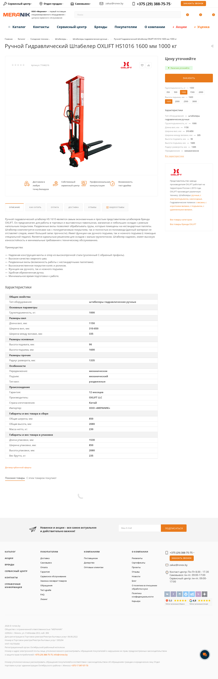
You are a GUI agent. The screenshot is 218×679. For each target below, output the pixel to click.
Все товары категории (181, 219)
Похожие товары (15, 478)
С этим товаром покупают (41, 478)
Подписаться (174, 528)
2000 (201, 92)
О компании (140, 551)
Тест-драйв (45, 590)
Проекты (136, 567)
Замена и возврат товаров (53, 580)
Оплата (55, 207)
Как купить (35, 207)
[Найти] (177, 14)
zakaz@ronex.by (114, 3)
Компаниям (92, 551)
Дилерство (89, 562)
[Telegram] (192, 593)
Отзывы (92, 207)
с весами (200, 202)
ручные (195, 195)
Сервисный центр (16, 571)
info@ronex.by (61, 654)
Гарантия (45, 571)
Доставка (73, 207)
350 (168, 92)
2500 (186, 101)
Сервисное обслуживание (53, 576)
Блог (134, 580)
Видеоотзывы (116, 207)
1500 (192, 92)
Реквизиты (137, 558)
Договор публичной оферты (18, 467)
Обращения (46, 585)
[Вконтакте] (167, 593)
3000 (194, 101)
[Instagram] (180, 593)
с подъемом (196, 206)
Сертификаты (138, 562)
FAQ (42, 594)
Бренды (9, 564)
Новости (136, 576)
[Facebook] (174, 593)
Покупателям (49, 551)
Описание (14, 207)
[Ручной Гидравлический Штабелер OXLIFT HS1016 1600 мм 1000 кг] (81, 121)
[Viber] (198, 593)
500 (175, 92)
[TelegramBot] (186, 593)
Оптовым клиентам (93, 567)
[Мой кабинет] (213, 4)
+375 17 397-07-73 (79, 665)
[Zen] (204, 593)
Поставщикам (91, 558)
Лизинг (44, 599)
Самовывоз (46, 562)
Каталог (10, 551)
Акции (9, 558)
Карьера (136, 601)
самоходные (195, 198)
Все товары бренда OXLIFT (183, 224)
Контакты (11, 577)
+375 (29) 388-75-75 (153, 3)
